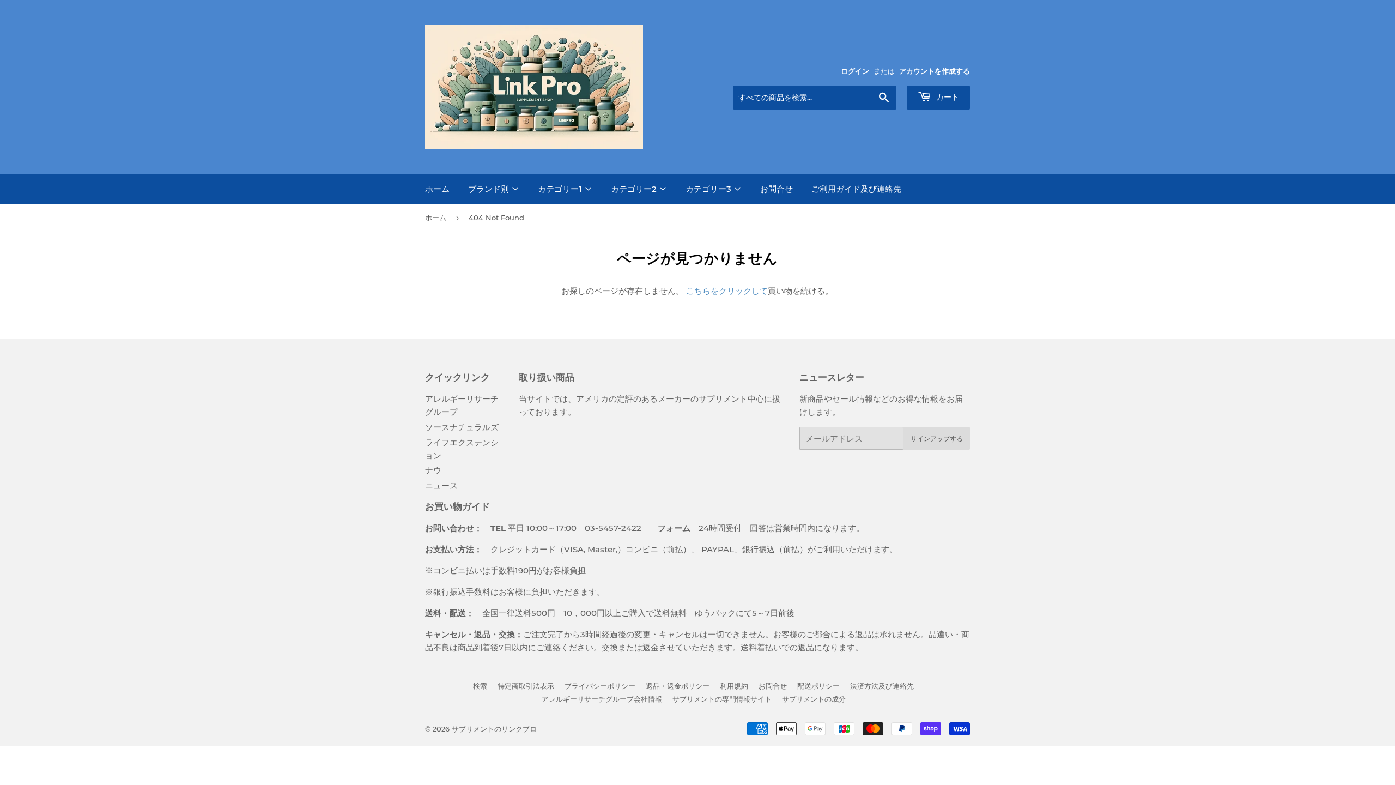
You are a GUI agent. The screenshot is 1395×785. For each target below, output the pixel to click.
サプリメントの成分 (814, 699)
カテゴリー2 (635, 189)
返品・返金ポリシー (677, 685)
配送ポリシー (818, 685)
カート (946, 97)
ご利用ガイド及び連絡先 (856, 189)
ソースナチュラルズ (462, 427)
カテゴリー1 (561, 189)
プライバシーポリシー (600, 685)
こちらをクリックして (727, 291)
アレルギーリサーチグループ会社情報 (602, 699)
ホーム (437, 189)
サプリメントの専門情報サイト (722, 699)
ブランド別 (489, 189)
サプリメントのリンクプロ (494, 728)
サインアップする (937, 438)
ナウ (433, 470)
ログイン (855, 71)
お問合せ (776, 189)
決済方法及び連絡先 (882, 685)
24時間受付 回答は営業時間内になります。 (752, 528)
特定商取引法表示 (526, 685)
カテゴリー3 (709, 189)
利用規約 (734, 685)
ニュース (441, 485)
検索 (480, 685)
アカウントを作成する (934, 71)
